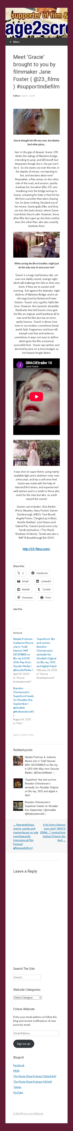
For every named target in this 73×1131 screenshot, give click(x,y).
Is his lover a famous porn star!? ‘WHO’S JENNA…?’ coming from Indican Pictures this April (53, 832)
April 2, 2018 (28, 95)
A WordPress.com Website (28, 1113)
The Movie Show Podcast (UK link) (32, 1081)
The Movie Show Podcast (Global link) (34, 1076)
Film (31, 734)
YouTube (18, 1092)
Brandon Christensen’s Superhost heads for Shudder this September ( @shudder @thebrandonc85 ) (41, 808)
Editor (16, 95)
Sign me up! (23, 1043)
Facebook (18, 1065)
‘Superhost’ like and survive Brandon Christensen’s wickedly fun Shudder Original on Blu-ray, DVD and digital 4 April (41, 787)
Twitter (17, 1087)
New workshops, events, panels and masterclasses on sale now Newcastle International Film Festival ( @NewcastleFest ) (25, 836)
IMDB (16, 1070)
